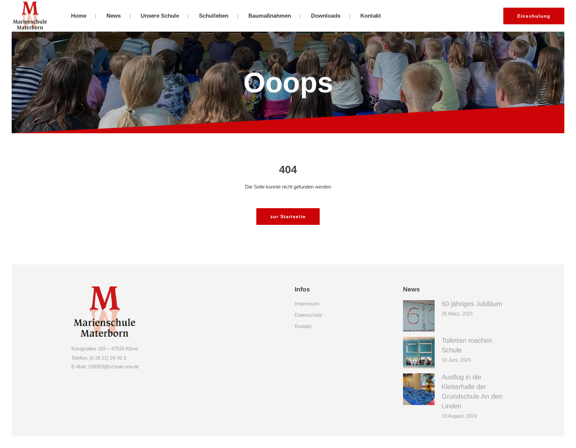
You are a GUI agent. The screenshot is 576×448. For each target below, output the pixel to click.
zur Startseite (288, 216)
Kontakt (303, 326)
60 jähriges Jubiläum (472, 303)
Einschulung (533, 16)
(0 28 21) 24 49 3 (107, 358)
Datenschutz (308, 315)
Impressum (307, 303)
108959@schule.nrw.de (113, 366)
